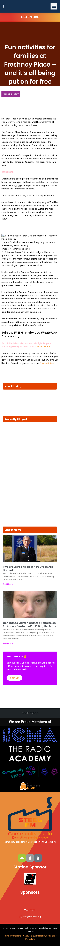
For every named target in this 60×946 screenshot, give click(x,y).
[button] (54, 6)
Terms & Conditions (12, 936)
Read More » (8, 581)
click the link (43, 343)
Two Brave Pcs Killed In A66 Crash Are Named (28, 564)
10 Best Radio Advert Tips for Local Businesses (25, 99)
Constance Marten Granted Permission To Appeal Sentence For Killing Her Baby (29, 621)
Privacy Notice (47, 359)
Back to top (30, 713)
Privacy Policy (28, 936)
